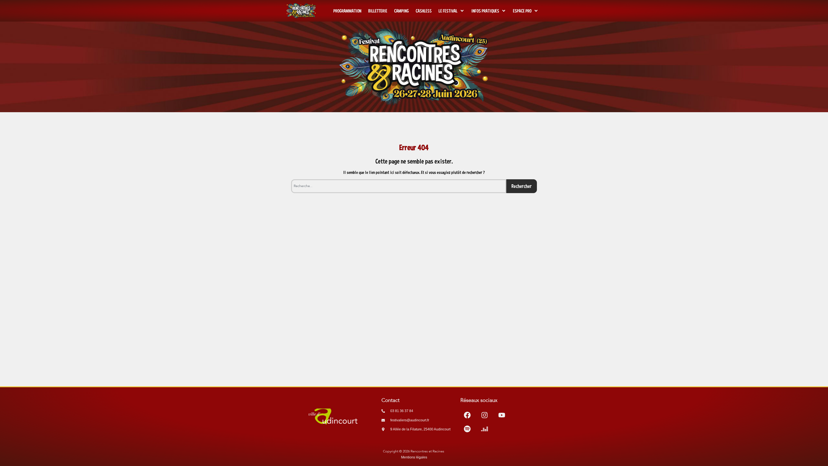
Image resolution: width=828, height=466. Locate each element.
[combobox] (398, 186)
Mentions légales (414, 457)
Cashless (424, 10)
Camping (401, 10)
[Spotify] (467, 429)
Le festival (448, 10)
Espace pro (522, 10)
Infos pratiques (485, 10)
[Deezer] (484, 429)
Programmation (347, 10)
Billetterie (377, 10)
